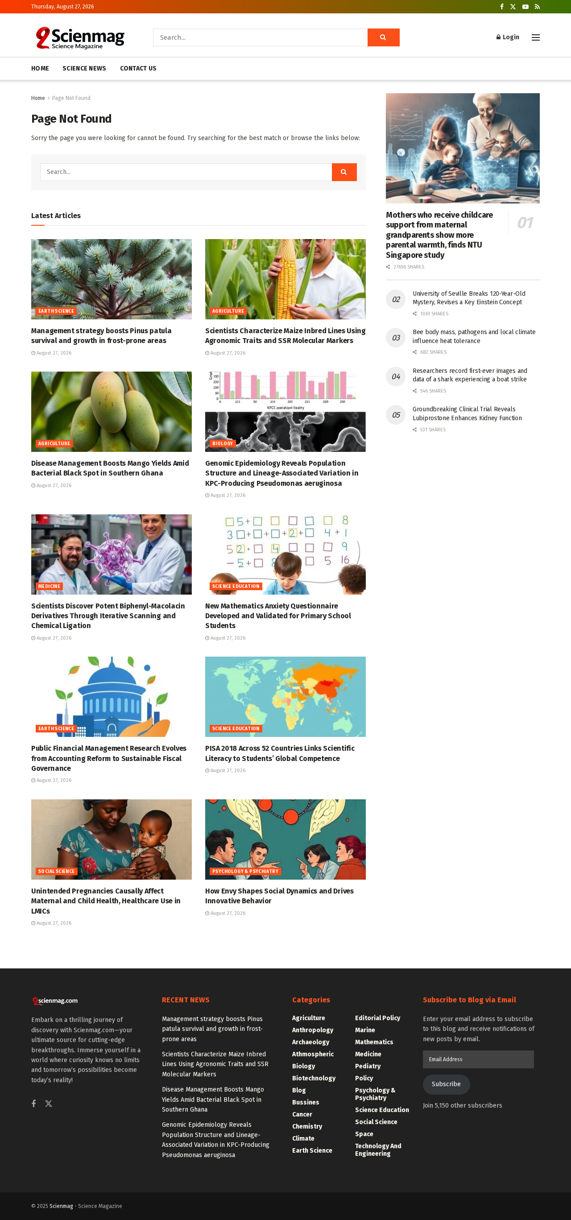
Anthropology (312, 1030)
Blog (299, 1090)
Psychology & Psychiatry (245, 871)
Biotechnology (313, 1078)
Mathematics (374, 1042)
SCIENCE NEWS (84, 68)
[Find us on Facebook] (502, 7)
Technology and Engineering (378, 1150)
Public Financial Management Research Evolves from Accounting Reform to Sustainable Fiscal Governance (108, 758)
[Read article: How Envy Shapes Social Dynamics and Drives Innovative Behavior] (285, 839)
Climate (303, 1138)
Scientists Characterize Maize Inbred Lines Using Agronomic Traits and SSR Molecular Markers (215, 1064)
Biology (222, 444)
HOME (40, 68)
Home (38, 98)
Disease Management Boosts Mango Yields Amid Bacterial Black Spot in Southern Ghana (213, 1099)
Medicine (49, 586)
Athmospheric (313, 1054)
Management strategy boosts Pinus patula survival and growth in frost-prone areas (212, 1029)
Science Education (236, 586)
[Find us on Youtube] (525, 7)
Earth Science (56, 311)
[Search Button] (384, 37)
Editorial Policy (377, 1018)
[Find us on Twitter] (513, 7)
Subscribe (446, 1084)
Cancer (302, 1114)
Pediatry (368, 1066)
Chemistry (307, 1126)
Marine (365, 1030)
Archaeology (310, 1042)
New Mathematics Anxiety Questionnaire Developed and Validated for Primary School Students (278, 616)
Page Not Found (71, 98)
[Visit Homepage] (79, 37)
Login (510, 37)
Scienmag (61, 1206)
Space (364, 1134)
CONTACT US (138, 68)
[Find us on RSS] (537, 7)
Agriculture (228, 311)
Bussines (305, 1102)
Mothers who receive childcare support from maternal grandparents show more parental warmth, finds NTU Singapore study (439, 235)
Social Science (56, 871)
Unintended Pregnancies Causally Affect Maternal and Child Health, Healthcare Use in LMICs (106, 901)
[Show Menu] (536, 37)
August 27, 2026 (53, 353)
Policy (364, 1078)
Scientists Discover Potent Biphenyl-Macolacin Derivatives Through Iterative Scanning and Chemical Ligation (108, 616)
